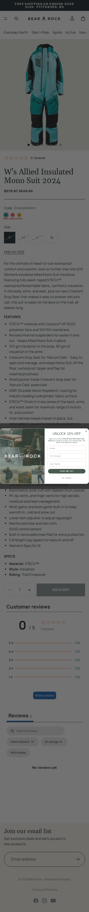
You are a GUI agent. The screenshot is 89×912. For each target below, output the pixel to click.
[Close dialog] (86, 431)
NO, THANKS (66, 477)
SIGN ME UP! (67, 471)
